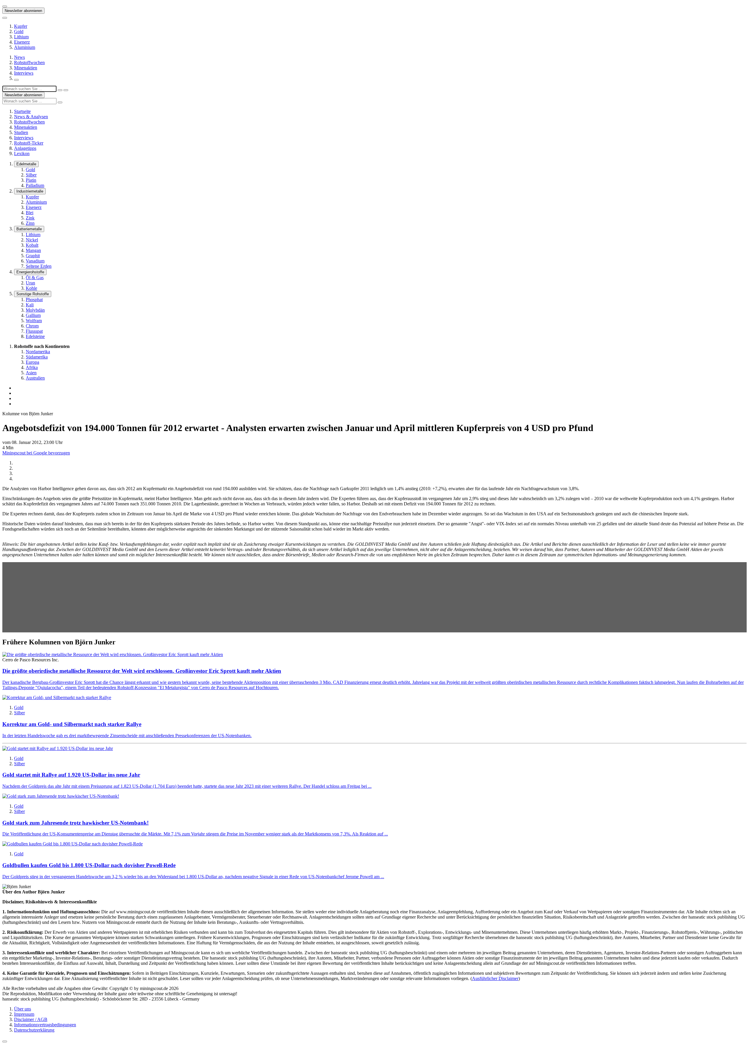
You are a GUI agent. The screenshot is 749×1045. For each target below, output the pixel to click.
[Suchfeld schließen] (60, 90)
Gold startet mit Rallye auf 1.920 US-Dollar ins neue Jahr (71, 775)
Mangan (33, 250)
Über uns (22, 1008)
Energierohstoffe (30, 272)
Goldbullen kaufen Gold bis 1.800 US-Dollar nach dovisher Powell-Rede (89, 865)
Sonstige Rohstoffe (32, 294)
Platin (31, 180)
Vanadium (35, 260)
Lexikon (22, 153)
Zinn (30, 223)
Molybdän (35, 310)
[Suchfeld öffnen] (16, 80)
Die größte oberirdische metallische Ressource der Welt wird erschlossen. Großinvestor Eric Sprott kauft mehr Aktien (141, 671)
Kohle (31, 288)
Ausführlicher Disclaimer (495, 978)
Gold (18, 31)
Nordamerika (38, 351)
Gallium (33, 315)
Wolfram (34, 320)
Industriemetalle (29, 191)
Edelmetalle (26, 164)
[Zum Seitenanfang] (4, 1041)
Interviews (23, 73)
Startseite (22, 111)
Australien (35, 377)
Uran (30, 282)
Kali (30, 304)
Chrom (32, 325)
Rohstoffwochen (29, 62)
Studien (21, 132)
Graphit (33, 255)
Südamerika (37, 356)
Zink (30, 217)
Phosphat (34, 299)
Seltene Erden (38, 266)
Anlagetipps (25, 148)
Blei (29, 212)
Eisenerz (22, 42)
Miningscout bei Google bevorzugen (36, 452)
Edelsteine (35, 336)
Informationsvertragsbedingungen (45, 1024)
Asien (31, 372)
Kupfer (20, 26)
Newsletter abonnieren (23, 10)
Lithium (21, 36)
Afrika (32, 367)
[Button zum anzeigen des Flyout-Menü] (4, 6)
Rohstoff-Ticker (28, 142)
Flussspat (34, 331)
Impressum (24, 1014)
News (19, 57)
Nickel (32, 239)
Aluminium (24, 47)
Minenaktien (25, 67)
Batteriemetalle (29, 229)
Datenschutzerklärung (34, 1029)
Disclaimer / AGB (30, 1019)
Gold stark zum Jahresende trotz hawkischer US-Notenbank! (75, 823)
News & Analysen (31, 116)
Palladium (35, 185)
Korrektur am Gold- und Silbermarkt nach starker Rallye (71, 724)
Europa (32, 362)
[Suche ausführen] (65, 90)
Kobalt (32, 245)
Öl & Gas (35, 277)
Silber (31, 174)
